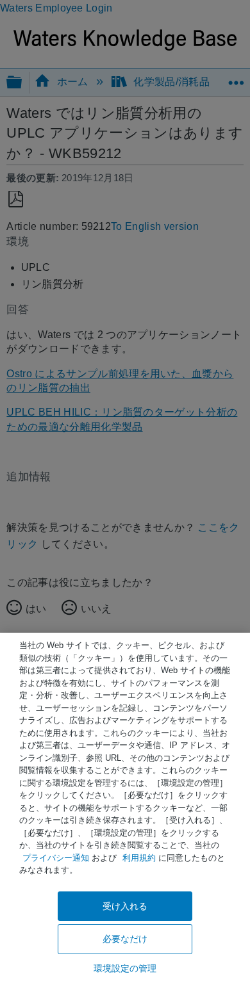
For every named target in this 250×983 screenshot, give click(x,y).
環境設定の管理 (125, 968)
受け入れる (125, 906)
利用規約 (139, 858)
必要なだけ (125, 939)
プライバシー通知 (55, 858)
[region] (125, 808)
